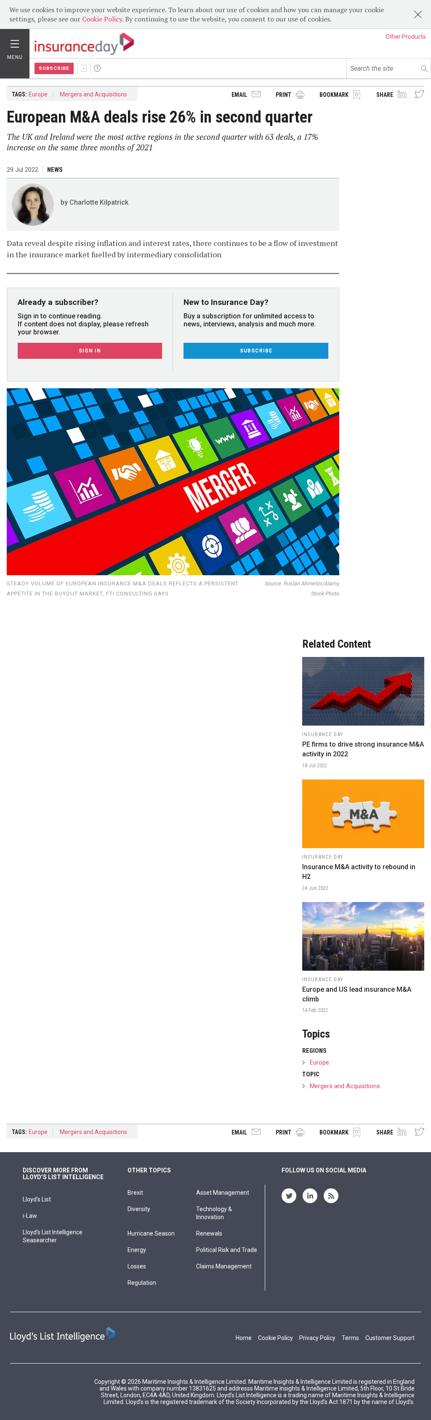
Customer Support (390, 1338)
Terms (350, 1338)
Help (97, 68)
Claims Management (224, 1266)
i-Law (30, 1215)
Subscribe (54, 68)
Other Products (406, 36)
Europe (38, 94)
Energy (137, 1250)
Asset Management (222, 1192)
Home (244, 1338)
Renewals (209, 1233)
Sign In (83, 68)
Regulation (142, 1282)
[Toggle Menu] (14, 41)
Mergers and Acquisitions (93, 94)
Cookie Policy (102, 19)
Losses (137, 1266)
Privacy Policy (317, 1338)
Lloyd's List (37, 1199)
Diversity (139, 1209)
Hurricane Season (151, 1233)
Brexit (135, 1192)
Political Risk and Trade (226, 1250)
